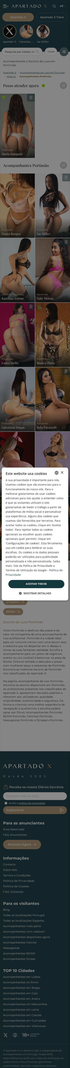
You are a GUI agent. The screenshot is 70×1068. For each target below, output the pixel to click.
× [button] (61, 472)
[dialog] (35, 533)
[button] (35, 593)
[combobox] (57, 473)
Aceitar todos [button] (36, 584)
